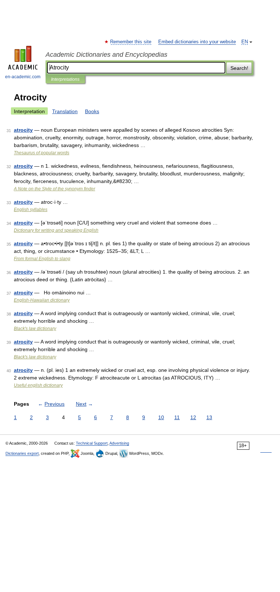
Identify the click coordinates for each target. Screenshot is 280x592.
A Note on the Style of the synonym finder (54, 188)
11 (177, 417)
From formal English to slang (42, 258)
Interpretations (65, 79)
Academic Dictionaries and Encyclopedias (106, 54)
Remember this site (131, 41)
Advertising (119, 443)
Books (92, 111)
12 (193, 417)
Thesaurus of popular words (41, 152)
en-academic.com (22, 76)
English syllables (30, 209)
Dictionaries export (22, 453)
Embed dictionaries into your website (197, 41)
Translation (65, 111)
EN (244, 41)
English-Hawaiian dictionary (42, 300)
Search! (239, 68)
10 (161, 417)
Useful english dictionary (38, 385)
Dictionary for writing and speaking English (56, 230)
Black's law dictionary (35, 328)
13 (209, 417)
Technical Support (92, 443)
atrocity (23, 130)
